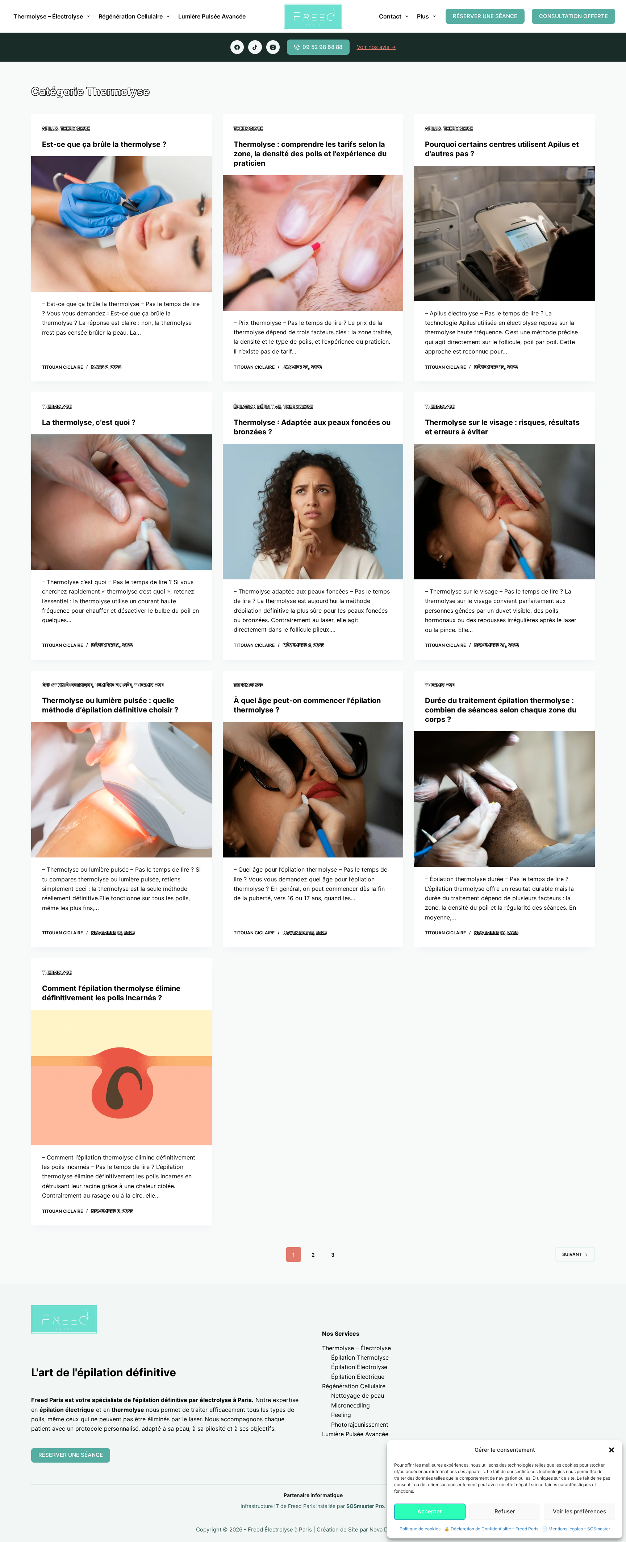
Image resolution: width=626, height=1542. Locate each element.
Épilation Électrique (357, 1376)
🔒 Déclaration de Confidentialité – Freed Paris (491, 1528)
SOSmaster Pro (365, 1506)
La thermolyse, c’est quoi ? (88, 422)
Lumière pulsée (113, 685)
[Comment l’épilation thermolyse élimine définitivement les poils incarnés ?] (121, 1077)
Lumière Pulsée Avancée (212, 16)
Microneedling (350, 1405)
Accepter (429, 1511)
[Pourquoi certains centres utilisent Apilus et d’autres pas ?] (504, 233)
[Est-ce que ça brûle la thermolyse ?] (121, 224)
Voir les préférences (579, 1511)
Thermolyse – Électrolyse (48, 16)
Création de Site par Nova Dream (359, 1529)
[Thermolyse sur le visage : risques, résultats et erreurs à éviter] (504, 511)
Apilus (50, 128)
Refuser (504, 1511)
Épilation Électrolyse (359, 1367)
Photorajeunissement (359, 1424)
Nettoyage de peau (357, 1395)
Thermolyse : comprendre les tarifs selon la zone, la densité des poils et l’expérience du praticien (310, 154)
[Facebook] (237, 47)
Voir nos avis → (376, 47)
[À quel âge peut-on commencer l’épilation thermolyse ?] (313, 789)
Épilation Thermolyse (360, 1357)
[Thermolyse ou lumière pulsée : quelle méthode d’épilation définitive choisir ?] (121, 789)
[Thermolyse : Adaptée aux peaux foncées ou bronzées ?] (313, 511)
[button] (611, 1450)
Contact (390, 16)
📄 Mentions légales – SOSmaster (576, 1528)
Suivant (572, 1254)
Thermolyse (75, 128)
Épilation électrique (67, 685)
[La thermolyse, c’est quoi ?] (121, 502)
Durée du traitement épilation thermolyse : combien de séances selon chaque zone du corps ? (500, 710)
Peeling (341, 1414)
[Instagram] (273, 47)
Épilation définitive (257, 406)
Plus (423, 16)
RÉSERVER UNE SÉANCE (485, 16)
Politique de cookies (420, 1528)
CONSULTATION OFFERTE (573, 16)
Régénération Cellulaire (131, 16)
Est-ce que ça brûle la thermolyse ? (104, 144)
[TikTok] (255, 47)
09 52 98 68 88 (322, 47)
